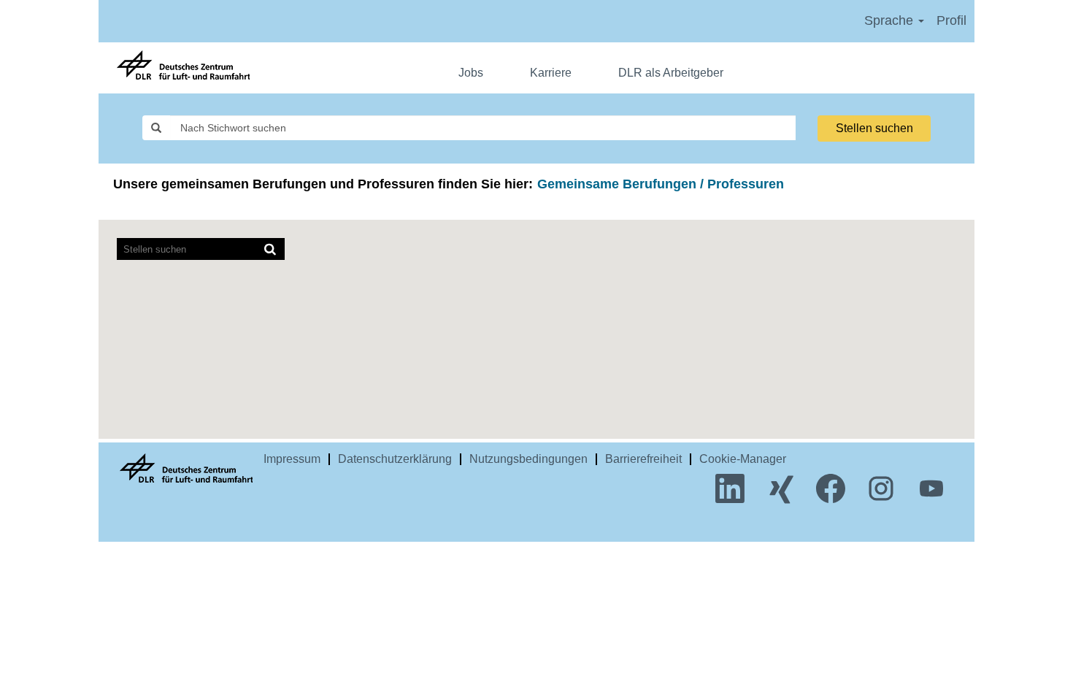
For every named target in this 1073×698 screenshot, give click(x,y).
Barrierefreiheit (643, 459)
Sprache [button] (890, 20)
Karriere (551, 72)
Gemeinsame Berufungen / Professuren (660, 184)
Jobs (470, 72)
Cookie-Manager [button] (742, 459)
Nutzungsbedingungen (528, 459)
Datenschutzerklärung (395, 459)
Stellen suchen (874, 128)
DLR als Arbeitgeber (670, 72)
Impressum (292, 459)
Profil (951, 20)
